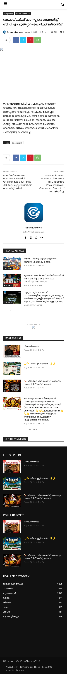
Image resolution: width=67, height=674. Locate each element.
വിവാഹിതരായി (31, 346)
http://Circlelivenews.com (33, 232)
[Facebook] (16, 40)
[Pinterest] (30, 40)
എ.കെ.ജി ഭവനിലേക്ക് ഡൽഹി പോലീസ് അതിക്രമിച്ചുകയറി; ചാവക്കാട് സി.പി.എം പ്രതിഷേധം (44, 278)
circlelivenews (16, 32)
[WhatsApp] (37, 40)
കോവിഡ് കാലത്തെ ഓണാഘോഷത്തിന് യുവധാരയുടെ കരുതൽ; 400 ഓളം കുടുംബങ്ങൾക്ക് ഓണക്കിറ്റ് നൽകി (17, 182)
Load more (32, 429)
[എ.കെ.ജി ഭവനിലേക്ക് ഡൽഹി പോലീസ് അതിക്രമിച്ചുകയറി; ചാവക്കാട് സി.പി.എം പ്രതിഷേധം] (12, 280)
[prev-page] (5, 311)
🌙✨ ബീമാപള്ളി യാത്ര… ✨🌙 (39, 363)
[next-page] (10, 311)
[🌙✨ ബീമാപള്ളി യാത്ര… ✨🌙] (12, 368)
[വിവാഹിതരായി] (12, 351)
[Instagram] (31, 237)
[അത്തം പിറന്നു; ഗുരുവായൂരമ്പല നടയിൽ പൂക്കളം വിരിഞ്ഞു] (12, 263)
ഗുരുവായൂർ (8, 13)
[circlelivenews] (5, 32)
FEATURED (8, 269)
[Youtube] (42, 237)
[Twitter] (23, 40)
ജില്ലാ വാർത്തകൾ (23, 13)
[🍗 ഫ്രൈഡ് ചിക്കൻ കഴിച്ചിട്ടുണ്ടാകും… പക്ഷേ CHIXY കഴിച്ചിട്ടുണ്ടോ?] (12, 386)
